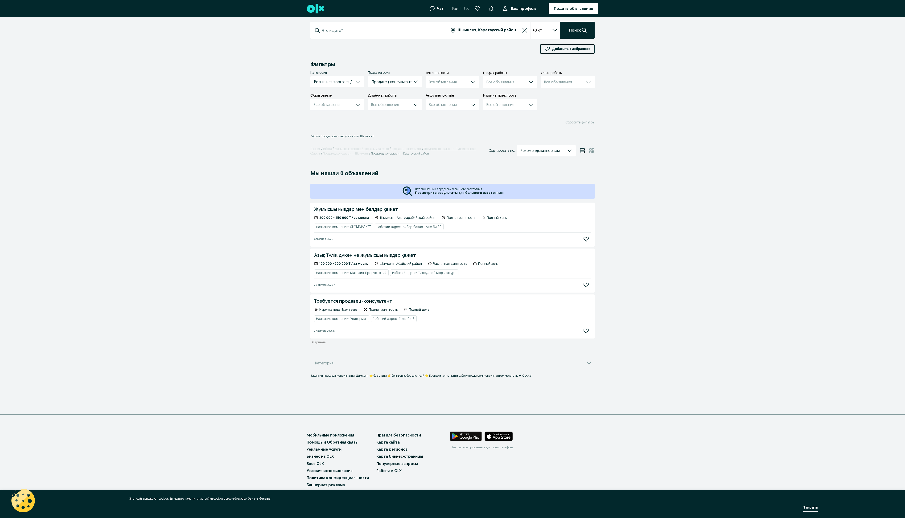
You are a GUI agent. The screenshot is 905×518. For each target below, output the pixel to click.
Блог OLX (315, 463)
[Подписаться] (586, 239)
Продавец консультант (406, 149)
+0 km (537, 30)
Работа (327, 149)
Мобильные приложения (330, 435)
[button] (491, 8)
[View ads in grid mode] (592, 151)
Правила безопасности (398, 435)
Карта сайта (388, 442)
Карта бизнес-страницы (399, 456)
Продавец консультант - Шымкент (345, 153)
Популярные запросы (397, 463)
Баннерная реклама (326, 484)
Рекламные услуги (324, 449)
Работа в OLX (389, 470)
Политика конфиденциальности (338, 477)
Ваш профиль (523, 8)
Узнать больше (259, 498)
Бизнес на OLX (320, 456)
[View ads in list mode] (582, 151)
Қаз (455, 8)
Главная (315, 149)
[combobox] (381, 30)
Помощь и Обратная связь (332, 442)
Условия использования (330, 470)
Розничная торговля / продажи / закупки (361, 149)
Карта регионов (392, 449)
